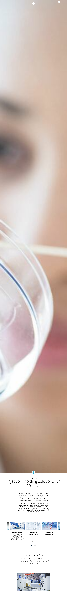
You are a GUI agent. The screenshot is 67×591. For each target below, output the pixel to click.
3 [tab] (34, 545)
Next (61, 533)
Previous (5, 533)
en (54, 1)
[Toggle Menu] (59, 1)
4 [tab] (35, 545)
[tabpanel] (33, 531)
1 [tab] (31, 545)
